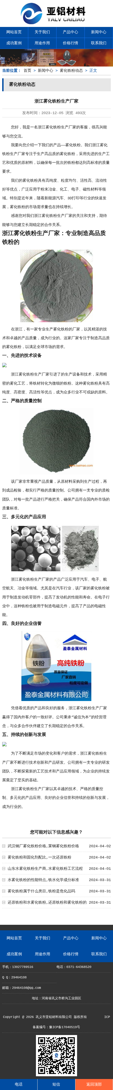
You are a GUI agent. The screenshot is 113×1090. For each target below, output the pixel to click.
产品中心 (70, 32)
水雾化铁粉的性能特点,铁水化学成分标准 (43, 880)
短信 (56, 1084)
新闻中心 (98, 32)
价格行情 (70, 43)
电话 (18, 1084)
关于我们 (42, 32)
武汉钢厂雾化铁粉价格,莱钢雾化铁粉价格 (43, 846)
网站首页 (14, 32)
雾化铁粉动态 (71, 70)
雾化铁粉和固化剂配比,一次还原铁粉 (39, 857)
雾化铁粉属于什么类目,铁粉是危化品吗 (41, 891)
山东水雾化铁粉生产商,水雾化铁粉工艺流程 (45, 869)
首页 (27, 70)
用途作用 (42, 43)
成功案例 (14, 43)
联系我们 (98, 43)
